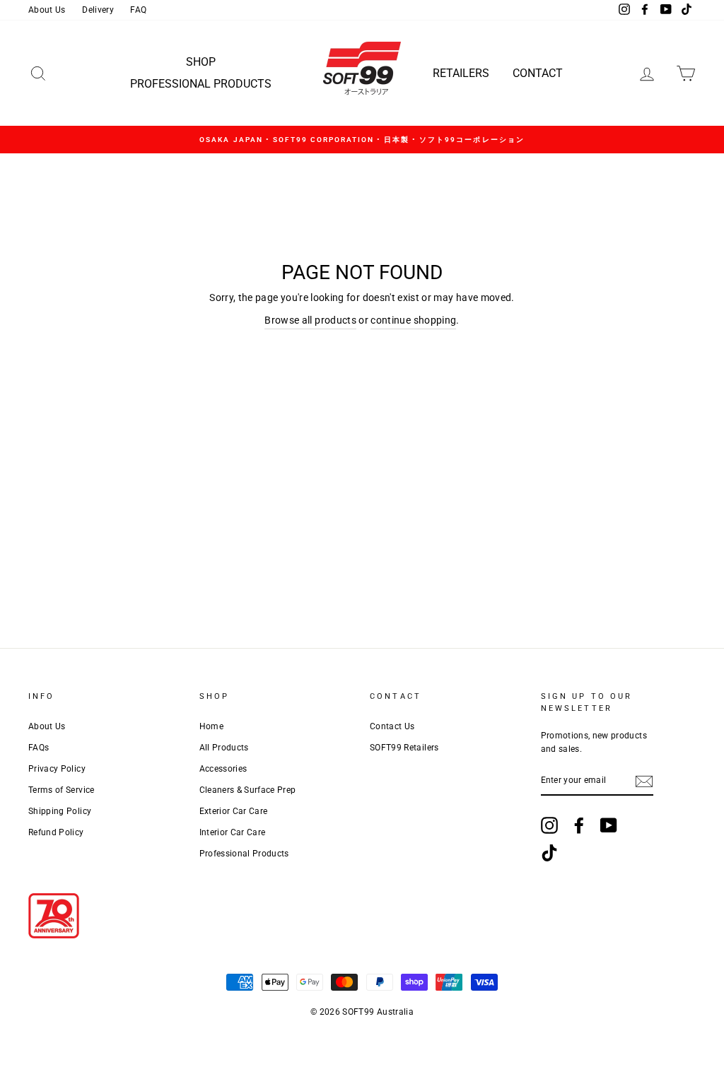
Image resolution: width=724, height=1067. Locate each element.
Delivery (98, 10)
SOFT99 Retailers (404, 748)
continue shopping (413, 320)
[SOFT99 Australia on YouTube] (608, 825)
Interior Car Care (232, 832)
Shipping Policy (59, 811)
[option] (362, 139)
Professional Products (201, 83)
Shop (201, 62)
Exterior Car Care (233, 811)
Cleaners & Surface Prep (247, 790)
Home (211, 726)
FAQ (138, 10)
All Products (224, 748)
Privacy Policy (57, 769)
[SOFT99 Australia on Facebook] (579, 825)
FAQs (38, 748)
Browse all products (310, 320)
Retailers (461, 73)
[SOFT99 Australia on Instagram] (549, 825)
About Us (47, 10)
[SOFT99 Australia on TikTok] (549, 852)
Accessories (223, 769)
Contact (538, 73)
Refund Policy (56, 832)
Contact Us (392, 726)
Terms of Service (61, 790)
